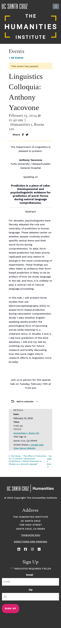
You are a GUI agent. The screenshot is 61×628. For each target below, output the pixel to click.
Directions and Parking (30, 541)
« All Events (16, 57)
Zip (31, 589)
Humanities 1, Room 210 (26, 433)
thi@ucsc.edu (30, 535)
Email (30, 575)
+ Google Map (36, 444)
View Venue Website (24, 448)
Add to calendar (25, 401)
